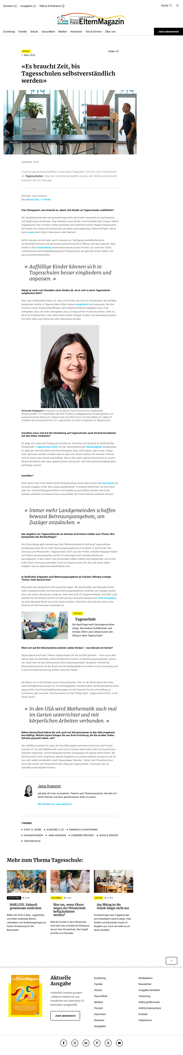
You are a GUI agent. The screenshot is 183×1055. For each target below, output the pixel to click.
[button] (113, 51)
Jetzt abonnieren (168, 31)
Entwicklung (44, 247)
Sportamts (108, 483)
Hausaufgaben (94, 446)
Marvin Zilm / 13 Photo (39, 199)
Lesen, (31, 232)
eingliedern (82, 304)
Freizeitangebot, (107, 598)
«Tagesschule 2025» (46, 446)
